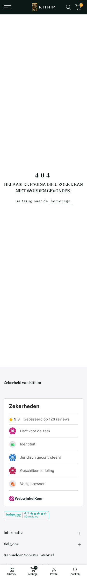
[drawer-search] (68, 7)
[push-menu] (7, 7)
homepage (61, 201)
